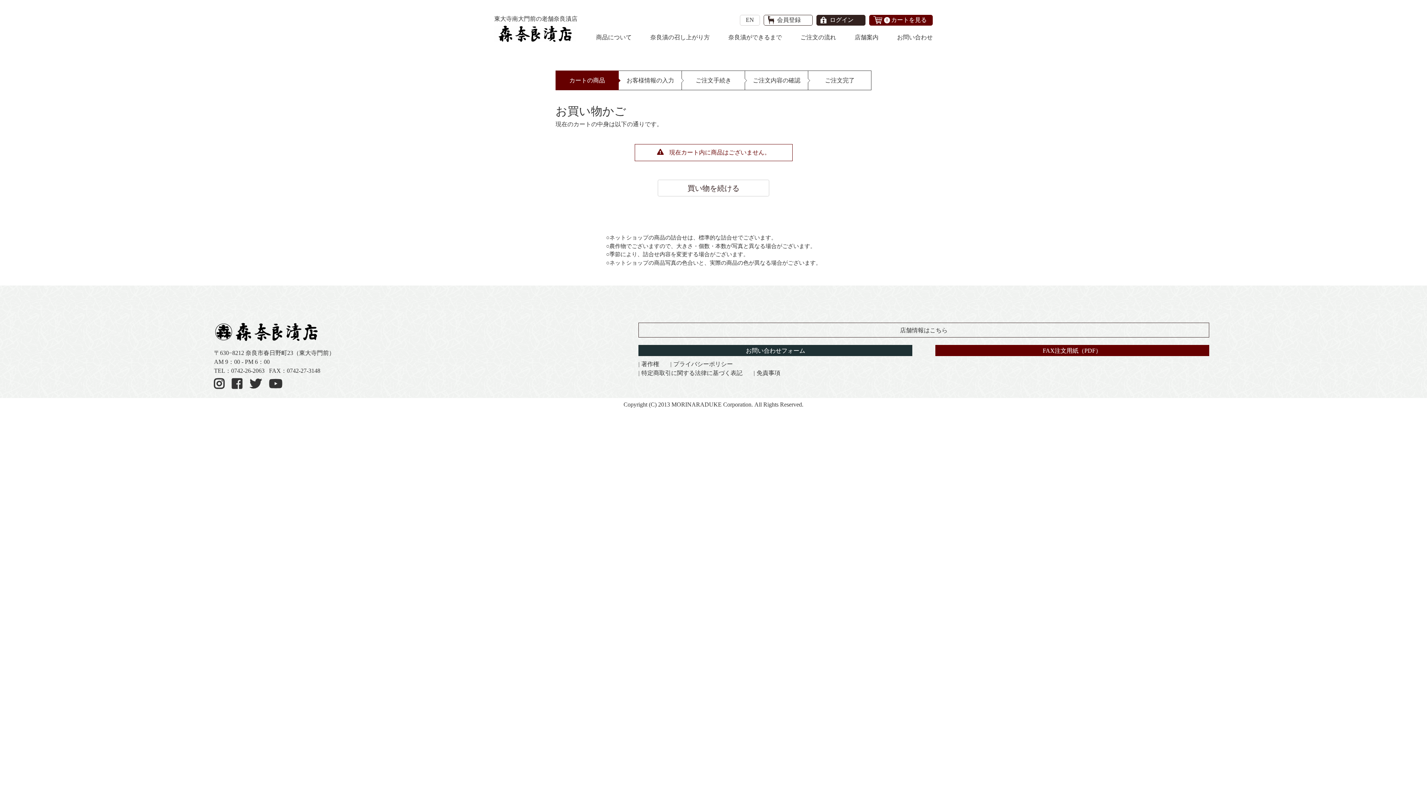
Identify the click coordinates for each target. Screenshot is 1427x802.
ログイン (842, 20)
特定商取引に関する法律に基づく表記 (691, 373)
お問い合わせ (915, 37)
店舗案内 (866, 37)
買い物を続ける (713, 188)
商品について (614, 37)
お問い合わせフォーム (775, 351)
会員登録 (789, 20)
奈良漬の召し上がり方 (680, 37)
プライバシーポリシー (703, 364)
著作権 (650, 364)
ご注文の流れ (818, 37)
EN (750, 20)
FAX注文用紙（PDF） (1072, 351)
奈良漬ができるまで (755, 37)
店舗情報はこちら (924, 330)
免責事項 (768, 373)
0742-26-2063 (248, 371)
